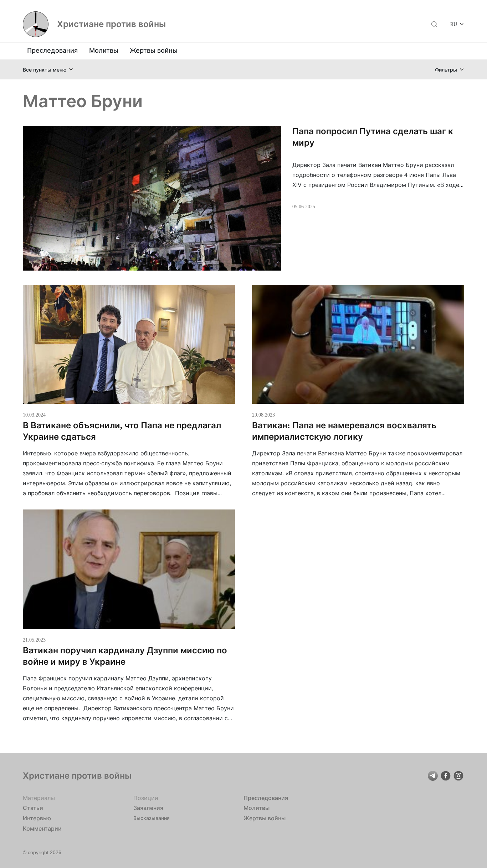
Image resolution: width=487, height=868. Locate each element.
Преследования (52, 50)
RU (453, 24)
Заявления (148, 807)
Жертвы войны (154, 50)
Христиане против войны (111, 24)
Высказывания (151, 818)
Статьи (33, 807)
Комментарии (42, 828)
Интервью (37, 818)
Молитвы (103, 50)
